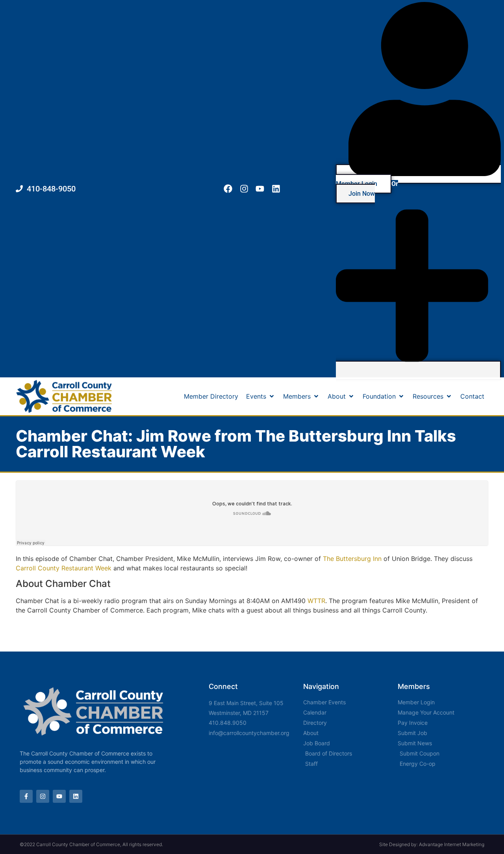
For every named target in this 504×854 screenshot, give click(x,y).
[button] (260, 396)
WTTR (316, 601)
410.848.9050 (227, 722)
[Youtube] (260, 189)
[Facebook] (228, 189)
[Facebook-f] (26, 796)
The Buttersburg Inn (352, 559)
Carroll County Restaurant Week (63, 568)
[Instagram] (244, 189)
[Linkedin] (276, 189)
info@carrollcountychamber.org (249, 733)
